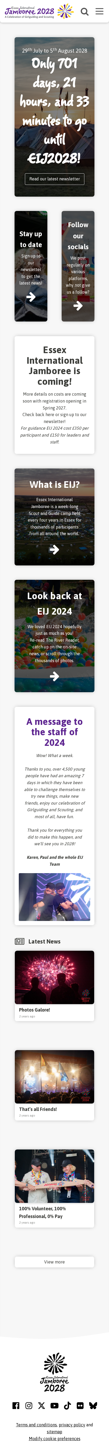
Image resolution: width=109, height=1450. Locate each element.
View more (54, 1261)
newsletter (54, 421)
